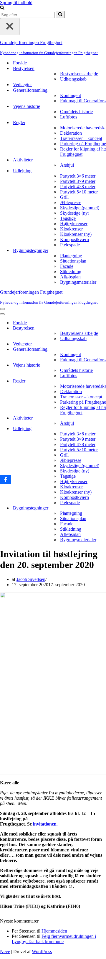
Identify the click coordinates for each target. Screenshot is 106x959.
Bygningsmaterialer (78, 282)
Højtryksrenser (73, 223)
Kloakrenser (71, 228)
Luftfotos (68, 116)
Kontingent (70, 95)
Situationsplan (73, 260)
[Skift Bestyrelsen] (103, 328)
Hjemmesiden (54, 930)
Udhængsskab (73, 78)
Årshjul (67, 165)
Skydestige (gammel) (79, 207)
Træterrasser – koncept (81, 138)
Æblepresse (70, 202)
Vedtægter (22, 84)
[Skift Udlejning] (103, 428)
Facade (66, 266)
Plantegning (71, 255)
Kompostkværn (74, 239)
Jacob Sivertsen (30, 579)
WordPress (42, 951)
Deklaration (71, 133)
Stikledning (70, 271)
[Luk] (9, 26)
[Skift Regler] (103, 381)
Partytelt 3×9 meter (77, 181)
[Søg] (2, 8)
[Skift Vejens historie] (103, 365)
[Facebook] (5, 479)
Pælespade (70, 244)
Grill (64, 197)
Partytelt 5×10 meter (79, 191)
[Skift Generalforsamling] (103, 349)
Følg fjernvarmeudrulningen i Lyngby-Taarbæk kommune (54, 939)
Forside (20, 62)
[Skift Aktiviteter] (103, 418)
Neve (5, 951)
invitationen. (45, 823)
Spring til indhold (16, 2)
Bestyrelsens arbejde (79, 73)
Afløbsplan (70, 276)
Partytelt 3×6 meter (77, 175)
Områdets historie (76, 111)
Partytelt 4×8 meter (77, 186)
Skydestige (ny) (74, 212)
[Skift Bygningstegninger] (103, 508)
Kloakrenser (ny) (76, 234)
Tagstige (68, 218)
